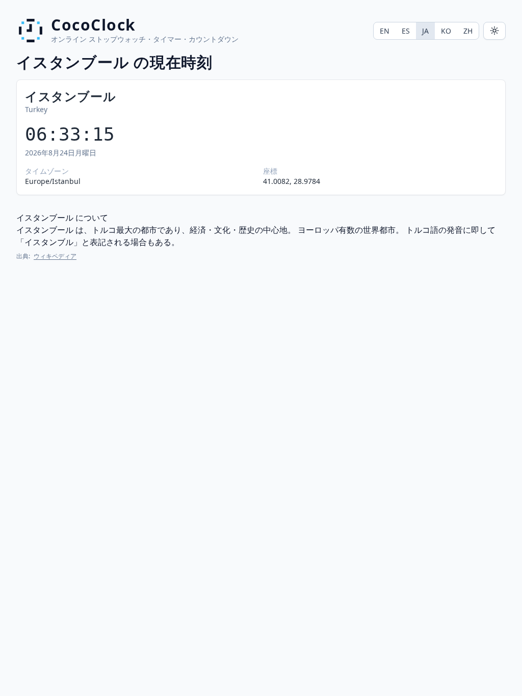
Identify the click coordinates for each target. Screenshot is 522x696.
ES (406, 31)
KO (446, 31)
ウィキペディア (55, 256)
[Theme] (494, 31)
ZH (468, 31)
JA (425, 31)
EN (384, 31)
